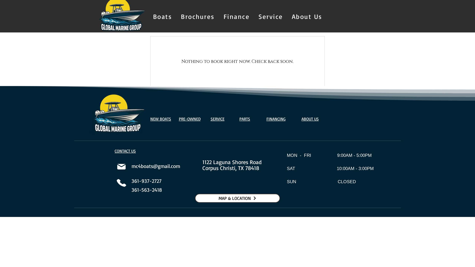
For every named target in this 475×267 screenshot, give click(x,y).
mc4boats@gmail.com (156, 166)
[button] (162, 16)
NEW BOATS (160, 118)
